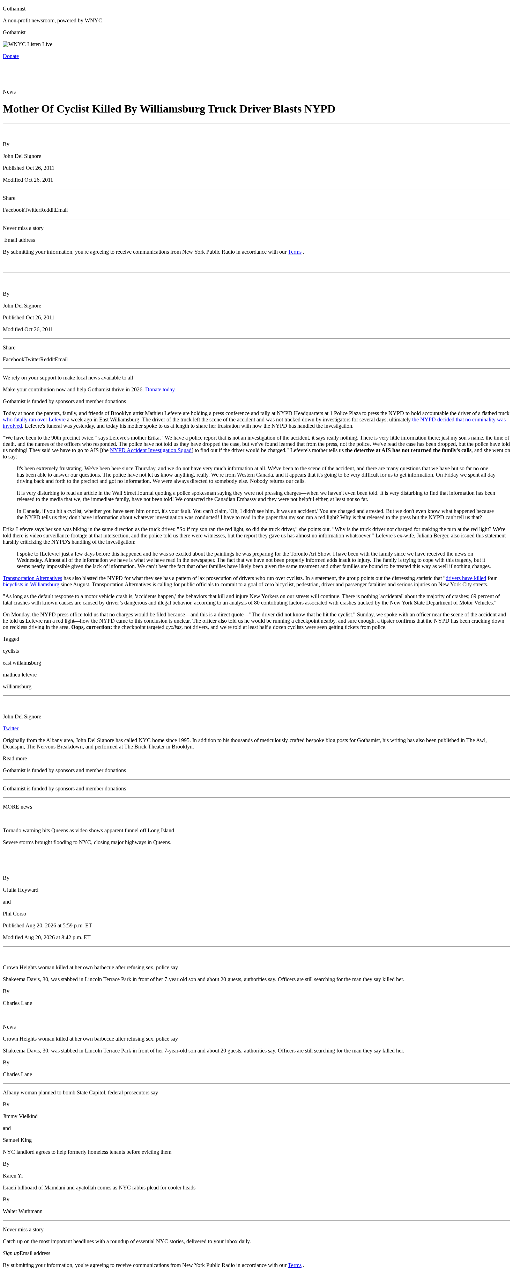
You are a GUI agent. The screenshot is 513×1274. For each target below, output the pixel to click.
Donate (11, 56)
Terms (295, 252)
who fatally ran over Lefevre (34, 419)
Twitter (10, 728)
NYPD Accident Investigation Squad (151, 450)
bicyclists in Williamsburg (31, 584)
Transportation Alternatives (32, 578)
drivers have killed (466, 578)
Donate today (160, 389)
